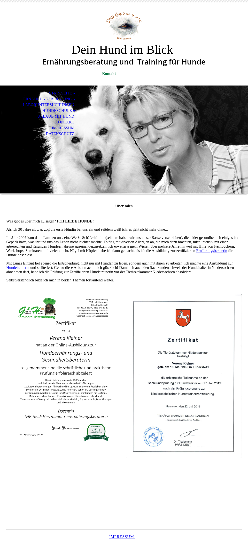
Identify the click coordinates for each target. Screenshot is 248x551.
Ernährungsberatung (47, 99)
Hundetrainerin (17, 267)
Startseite (60, 93)
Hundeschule (57, 110)
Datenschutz (60, 134)
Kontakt (109, 74)
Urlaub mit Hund (55, 116)
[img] (124, 26)
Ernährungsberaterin (211, 251)
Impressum (63, 128)
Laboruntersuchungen (48, 105)
